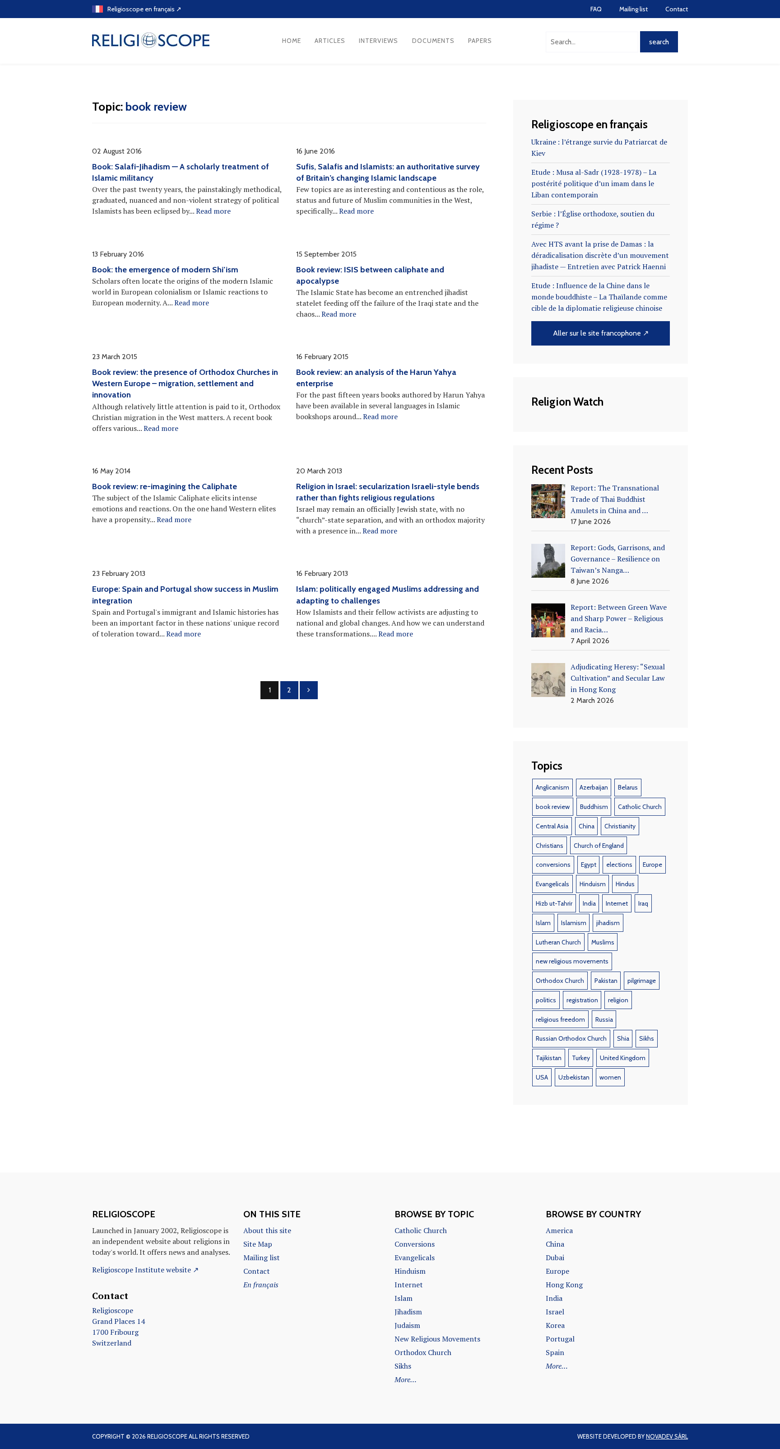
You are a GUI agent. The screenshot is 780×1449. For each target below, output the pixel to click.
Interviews (378, 41)
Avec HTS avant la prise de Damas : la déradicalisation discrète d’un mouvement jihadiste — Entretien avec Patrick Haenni (600, 255)
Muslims (602, 942)
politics (546, 1000)
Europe (652, 864)
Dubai (555, 1257)
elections (619, 864)
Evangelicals (552, 884)
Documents (433, 41)
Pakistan (606, 981)
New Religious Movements (437, 1339)
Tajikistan (549, 1058)
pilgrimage (641, 981)
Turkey (581, 1058)
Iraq (643, 903)
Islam (543, 923)
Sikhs (646, 1038)
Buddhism (594, 807)
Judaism (407, 1325)
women (610, 1077)
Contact (676, 9)
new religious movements (572, 961)
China (586, 826)
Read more (213, 211)
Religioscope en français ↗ (144, 9)
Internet (617, 903)
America (559, 1230)
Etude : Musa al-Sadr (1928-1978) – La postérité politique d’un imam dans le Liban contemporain (593, 183)
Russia (604, 1019)
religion (618, 1000)
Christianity (620, 826)
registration (582, 1000)
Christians (549, 845)
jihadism (608, 923)
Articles (330, 41)
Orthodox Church (560, 981)
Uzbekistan (574, 1077)
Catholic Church (640, 807)
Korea (555, 1325)
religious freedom (560, 1019)
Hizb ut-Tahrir (554, 903)
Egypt (588, 864)
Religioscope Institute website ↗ (145, 1270)
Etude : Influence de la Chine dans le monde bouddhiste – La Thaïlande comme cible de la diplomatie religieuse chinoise (599, 296)
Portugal (560, 1339)
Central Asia (552, 826)
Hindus (625, 884)
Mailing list (633, 9)
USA (542, 1077)
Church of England (599, 845)
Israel (555, 1312)
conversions (553, 864)
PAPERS (480, 41)
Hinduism (593, 884)
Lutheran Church (558, 942)
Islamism (573, 923)
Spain (555, 1352)
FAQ (596, 9)
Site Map (257, 1244)
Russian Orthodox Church (571, 1038)
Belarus (628, 787)
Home (291, 41)
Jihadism (408, 1312)
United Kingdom (622, 1058)
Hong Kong (564, 1285)
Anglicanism (552, 787)
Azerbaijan (594, 787)
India (589, 903)
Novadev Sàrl (667, 1436)
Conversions (415, 1244)
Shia (623, 1038)
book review (553, 807)
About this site (267, 1230)
